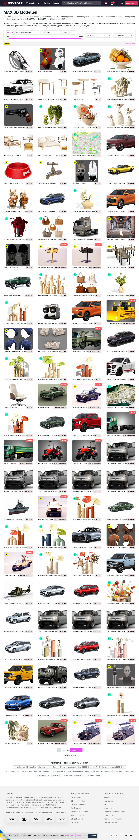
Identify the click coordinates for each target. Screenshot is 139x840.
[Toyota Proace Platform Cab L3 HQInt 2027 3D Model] (18, 479)
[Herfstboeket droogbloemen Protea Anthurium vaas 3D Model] (86, 563)
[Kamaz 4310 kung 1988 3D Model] (52, 675)
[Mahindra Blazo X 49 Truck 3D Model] (121, 423)
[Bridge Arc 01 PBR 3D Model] (18, 59)
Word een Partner (78, 815)
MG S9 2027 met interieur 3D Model (119, 351)
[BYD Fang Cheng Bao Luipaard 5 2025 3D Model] (121, 563)
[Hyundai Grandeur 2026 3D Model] (121, 143)
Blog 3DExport (77, 819)
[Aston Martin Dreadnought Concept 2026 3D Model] (18, 283)
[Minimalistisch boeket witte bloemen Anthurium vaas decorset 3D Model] (86, 507)
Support (107, 797)
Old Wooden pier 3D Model (116, 267)
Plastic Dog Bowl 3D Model (13, 183)
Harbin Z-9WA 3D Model (12, 603)
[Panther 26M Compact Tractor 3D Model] (52, 451)
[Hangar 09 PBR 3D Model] (121, 227)
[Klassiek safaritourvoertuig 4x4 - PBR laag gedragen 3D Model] (121, 731)
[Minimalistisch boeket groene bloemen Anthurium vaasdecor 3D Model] (52, 367)
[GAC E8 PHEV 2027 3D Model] (18, 647)
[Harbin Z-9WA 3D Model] (18, 591)
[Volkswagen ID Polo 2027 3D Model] (18, 703)
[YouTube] (131, 835)
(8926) (82, 17)
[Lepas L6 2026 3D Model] (121, 199)
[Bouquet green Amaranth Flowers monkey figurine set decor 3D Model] (52, 115)
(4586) (30, 19)
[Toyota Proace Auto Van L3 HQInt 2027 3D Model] (86, 479)
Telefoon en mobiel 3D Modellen (19, 771)
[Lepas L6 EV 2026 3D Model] (86, 311)
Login (121, 3)
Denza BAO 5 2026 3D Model (14, 687)
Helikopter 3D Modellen (124, 771)
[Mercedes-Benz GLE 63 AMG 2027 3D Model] (52, 423)
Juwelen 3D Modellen (62, 771)
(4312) (57, 19)
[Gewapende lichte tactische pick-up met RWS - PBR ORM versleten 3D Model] (52, 507)
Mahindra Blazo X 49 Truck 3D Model (120, 435)
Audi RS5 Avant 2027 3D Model (15, 99)
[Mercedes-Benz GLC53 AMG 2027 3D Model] (86, 703)
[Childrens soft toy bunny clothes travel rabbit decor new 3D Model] (18, 199)
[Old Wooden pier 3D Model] (121, 255)
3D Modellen (76, 797)
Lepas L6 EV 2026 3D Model (83, 323)
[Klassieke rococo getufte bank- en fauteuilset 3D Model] (52, 339)
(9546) (67, 17)
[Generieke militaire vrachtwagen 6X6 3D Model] (86, 339)
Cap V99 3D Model (79, 183)
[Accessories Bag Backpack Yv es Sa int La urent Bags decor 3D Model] (86, 283)
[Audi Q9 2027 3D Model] (52, 199)
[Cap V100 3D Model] (52, 59)
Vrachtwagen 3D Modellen (72, 775)
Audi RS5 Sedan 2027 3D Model (84, 547)
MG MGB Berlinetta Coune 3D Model (51, 407)
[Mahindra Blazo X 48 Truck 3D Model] (18, 451)
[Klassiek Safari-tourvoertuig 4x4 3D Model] (86, 731)
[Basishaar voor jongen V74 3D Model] (18, 339)
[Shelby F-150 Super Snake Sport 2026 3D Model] (121, 367)
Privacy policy (109, 815)
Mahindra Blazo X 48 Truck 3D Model (17, 463)
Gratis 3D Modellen (23, 32)
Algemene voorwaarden (113, 819)
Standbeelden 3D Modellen (25, 767)
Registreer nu (131, 3)
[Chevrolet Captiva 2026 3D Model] (86, 647)
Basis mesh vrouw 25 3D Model (118, 687)
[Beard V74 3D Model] (18, 255)
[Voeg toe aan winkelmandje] (25, 66)
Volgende (75, 750)
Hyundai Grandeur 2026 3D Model (119, 155)
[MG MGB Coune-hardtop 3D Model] (52, 731)
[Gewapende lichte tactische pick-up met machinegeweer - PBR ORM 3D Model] (86, 395)
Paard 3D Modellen (85, 767)
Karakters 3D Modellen (47, 767)
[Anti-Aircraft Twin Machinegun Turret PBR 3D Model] (86, 255)
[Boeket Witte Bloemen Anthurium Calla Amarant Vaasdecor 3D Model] (18, 367)
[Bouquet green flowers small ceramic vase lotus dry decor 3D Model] (121, 283)
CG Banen (75, 822)
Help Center (108, 801)
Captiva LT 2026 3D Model (82, 603)
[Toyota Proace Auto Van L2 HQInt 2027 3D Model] (86, 619)
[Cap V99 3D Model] (86, 171)
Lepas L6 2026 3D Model (116, 211)
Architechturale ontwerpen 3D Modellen (110, 767)
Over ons (10, 793)
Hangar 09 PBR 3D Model (116, 239)
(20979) (50, 17)
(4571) (42, 19)
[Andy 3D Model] (86, 87)
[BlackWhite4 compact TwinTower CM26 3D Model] (52, 311)
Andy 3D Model (78, 99)
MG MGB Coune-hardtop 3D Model (50, 743)
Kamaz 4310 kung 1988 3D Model (50, 687)
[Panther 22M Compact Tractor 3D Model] (86, 451)
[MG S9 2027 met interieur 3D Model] (121, 339)
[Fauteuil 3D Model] (18, 395)
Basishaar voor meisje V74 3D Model (120, 547)
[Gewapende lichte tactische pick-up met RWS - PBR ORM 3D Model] (18, 563)
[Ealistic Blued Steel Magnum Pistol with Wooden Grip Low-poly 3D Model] (18, 115)
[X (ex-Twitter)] (112, 835)
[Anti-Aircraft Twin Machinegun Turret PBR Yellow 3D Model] (52, 255)
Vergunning (108, 808)
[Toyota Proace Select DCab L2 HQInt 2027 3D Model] (52, 619)
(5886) (113, 17)
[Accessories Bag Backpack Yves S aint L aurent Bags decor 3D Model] (52, 227)
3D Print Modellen (78, 801)
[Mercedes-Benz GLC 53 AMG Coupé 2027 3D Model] (52, 703)
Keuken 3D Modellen (67, 767)
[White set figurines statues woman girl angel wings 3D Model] (121, 115)
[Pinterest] (116, 835)
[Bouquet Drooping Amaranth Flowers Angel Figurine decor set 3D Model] (121, 87)
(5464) (130, 17)
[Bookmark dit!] (29, 66)
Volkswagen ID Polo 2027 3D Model (16, 715)
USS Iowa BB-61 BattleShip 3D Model (17, 519)
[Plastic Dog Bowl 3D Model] (18, 171)
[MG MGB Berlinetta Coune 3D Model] (52, 395)
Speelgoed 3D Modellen (83, 771)
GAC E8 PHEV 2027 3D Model (14, 659)
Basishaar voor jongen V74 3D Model (17, 351)
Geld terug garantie (111, 822)
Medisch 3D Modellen (104, 771)
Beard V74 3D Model (11, 267)
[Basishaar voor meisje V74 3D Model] (121, 535)
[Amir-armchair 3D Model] (18, 143)
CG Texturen (76, 808)
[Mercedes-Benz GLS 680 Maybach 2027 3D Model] (18, 619)
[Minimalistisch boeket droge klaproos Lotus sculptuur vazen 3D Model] (52, 647)
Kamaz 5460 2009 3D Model (83, 239)
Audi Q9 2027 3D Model (46, 211)
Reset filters (130, 44)
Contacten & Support (114, 793)
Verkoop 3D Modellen (79, 812)
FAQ (105, 804)
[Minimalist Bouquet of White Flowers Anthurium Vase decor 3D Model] (18, 423)
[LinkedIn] (126, 835)
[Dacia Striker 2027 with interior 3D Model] (86, 59)
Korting (47, 32)
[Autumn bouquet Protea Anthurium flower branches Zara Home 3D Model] (86, 115)
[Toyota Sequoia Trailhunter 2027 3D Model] (86, 675)
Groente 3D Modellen (43, 771)
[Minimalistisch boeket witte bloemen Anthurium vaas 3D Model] (18, 535)
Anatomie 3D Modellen (93, 775)
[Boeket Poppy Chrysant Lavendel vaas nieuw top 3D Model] (121, 591)
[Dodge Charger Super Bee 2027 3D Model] (121, 171)
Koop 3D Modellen (80, 793)
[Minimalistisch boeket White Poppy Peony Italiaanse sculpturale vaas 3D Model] (121, 647)
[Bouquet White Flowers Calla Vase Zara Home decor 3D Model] (86, 199)
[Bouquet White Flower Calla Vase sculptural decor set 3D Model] (18, 311)
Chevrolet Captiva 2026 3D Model (85, 659)
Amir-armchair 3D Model (12, 155)
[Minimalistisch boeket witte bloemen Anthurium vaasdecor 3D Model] (86, 367)
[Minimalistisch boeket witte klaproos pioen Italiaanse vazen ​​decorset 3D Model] (121, 703)
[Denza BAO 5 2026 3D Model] (18, 675)
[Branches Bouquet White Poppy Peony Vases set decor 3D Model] (52, 283)
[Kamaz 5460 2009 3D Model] (86, 227)
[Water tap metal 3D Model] (52, 171)
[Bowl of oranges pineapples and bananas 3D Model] (121, 59)
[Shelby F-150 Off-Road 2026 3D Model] (86, 423)
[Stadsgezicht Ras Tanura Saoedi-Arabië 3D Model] (121, 395)
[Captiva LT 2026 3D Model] (86, 591)
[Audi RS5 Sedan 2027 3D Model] (86, 535)
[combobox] (100, 35)
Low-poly (67, 32)
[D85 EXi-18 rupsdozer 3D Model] (121, 311)
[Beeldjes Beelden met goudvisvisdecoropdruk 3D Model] (18, 731)
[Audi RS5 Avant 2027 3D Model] (18, 87)
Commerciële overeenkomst (114, 812)
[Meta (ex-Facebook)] (121, 835)
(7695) (98, 17)
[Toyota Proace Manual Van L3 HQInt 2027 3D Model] (52, 479)
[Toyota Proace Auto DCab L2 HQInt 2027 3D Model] (121, 619)
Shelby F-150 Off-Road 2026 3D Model (87, 435)
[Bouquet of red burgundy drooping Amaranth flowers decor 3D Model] (18, 227)
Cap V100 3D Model (45, 71)
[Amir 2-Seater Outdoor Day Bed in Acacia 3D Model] (52, 143)
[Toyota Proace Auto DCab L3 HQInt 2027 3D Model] (121, 479)
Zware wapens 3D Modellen (48, 775)
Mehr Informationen (73, 835)
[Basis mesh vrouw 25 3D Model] (121, 675)
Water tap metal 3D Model (47, 183)
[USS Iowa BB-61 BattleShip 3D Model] (18, 507)
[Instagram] (107, 835)
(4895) (14, 19)
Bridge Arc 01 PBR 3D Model (14, 71)
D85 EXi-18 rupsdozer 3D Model (118, 323)
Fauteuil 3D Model (10, 407)
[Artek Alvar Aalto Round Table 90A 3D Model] (52, 87)
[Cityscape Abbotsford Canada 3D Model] (86, 143)
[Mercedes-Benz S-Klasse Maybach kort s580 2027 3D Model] (121, 507)
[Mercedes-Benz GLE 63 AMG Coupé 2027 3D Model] (52, 591)
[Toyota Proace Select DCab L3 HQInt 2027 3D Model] (121, 451)
